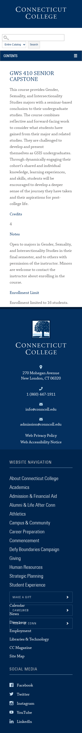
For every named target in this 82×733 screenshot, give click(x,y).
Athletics (17, 514)
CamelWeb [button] (21, 610)
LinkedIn (24, 721)
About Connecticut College (33, 478)
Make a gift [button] (22, 597)
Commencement (24, 540)
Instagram (25, 703)
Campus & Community (29, 523)
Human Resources (25, 567)
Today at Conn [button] (25, 623)
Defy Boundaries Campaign (34, 549)
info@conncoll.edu (41, 409)
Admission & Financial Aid (33, 496)
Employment (20, 630)
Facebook (25, 685)
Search (34, 44)
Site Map (16, 656)
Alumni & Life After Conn (32, 505)
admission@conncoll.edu (41, 424)
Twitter (23, 694)
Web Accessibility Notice (41, 442)
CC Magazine (20, 647)
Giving (15, 558)
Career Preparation (27, 531)
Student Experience (27, 585)
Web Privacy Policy (41, 435)
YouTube (24, 712)
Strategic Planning (26, 576)
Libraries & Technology (29, 639)
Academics (19, 487)
